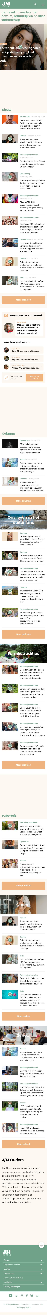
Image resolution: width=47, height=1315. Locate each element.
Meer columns (23, 500)
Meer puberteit (23, 885)
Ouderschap (9, 1273)
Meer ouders (23, 1016)
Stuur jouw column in (34, 377)
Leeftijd (7, 1269)
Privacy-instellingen (12, 1286)
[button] (39, 1260)
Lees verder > (29, 328)
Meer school (23, 1144)
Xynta (28, 1307)
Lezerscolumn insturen (13, 1278)
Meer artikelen (23, 299)
